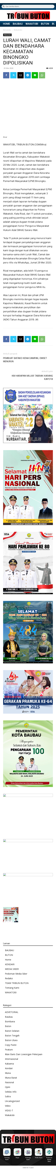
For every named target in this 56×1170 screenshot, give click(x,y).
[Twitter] (13, 75)
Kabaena (9, 1063)
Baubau (9, 1016)
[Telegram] (28, 75)
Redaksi (9, 978)
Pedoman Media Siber (16, 973)
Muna (8, 1072)
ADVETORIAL (11, 1012)
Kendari (9, 1068)
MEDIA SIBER (12, 969)
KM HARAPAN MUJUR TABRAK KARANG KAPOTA (32, 377)
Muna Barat (11, 1077)
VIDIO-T (9, 1110)
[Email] (20, 75)
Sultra (8, 1096)
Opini (7, 1087)
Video (8, 1105)
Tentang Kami (12, 987)
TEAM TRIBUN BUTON (16, 983)
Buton (8, 1026)
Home (8, 959)
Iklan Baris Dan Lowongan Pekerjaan (23, 1054)
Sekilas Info (10, 1091)
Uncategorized (12, 1101)
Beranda (7, 30)
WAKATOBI (32, 24)
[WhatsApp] (42, 75)
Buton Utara (11, 1040)
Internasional (11, 1058)
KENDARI (9, 964)
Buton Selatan (12, 1030)
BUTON (45, 24)
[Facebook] (6, 75)
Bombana (10, 1021)
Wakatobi (18, 30)
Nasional (9, 1082)
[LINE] (35, 75)
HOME (6, 24)
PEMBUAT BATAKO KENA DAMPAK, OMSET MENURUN (25, 360)
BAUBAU (18, 24)
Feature (9, 1049)
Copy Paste (10, 1044)
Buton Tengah (12, 1035)
